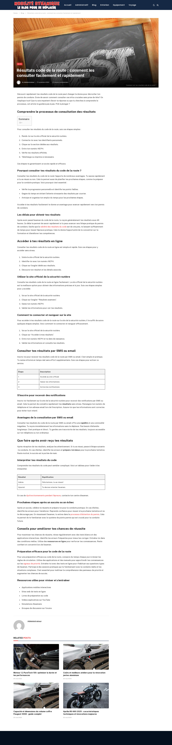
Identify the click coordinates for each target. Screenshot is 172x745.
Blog (94, 5)
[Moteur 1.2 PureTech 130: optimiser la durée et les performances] (36, 657)
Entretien (104, 5)
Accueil (67, 5)
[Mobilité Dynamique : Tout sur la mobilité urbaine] (36, 5)
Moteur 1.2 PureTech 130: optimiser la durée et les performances (35, 674)
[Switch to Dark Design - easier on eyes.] (153, 5)
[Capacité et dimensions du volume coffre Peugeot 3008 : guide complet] (36, 695)
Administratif (81, 5)
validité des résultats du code (53, 227)
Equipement (119, 5)
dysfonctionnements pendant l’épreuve (43, 495)
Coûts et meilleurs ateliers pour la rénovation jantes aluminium (84, 674)
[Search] (157, 5)
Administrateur (29, 82)
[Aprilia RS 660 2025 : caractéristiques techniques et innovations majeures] (86, 695)
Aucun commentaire (61, 82)
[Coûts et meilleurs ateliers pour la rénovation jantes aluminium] (86, 657)
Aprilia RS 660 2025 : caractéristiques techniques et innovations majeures (81, 712)
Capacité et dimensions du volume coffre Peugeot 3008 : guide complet (32, 712)
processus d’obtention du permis (85, 514)
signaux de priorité (31, 563)
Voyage (132, 5)
